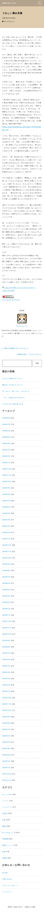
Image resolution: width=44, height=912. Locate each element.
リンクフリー (7, 892)
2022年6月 (6, 736)
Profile (5, 873)
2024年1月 (6, 615)
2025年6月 (6, 507)
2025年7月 (6, 501)
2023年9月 (6, 640)
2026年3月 (6, 450)
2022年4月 (6, 748)
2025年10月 (6, 482)
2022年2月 (6, 761)
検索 (37, 363)
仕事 (3, 820)
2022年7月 (6, 729)
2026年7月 (6, 424)
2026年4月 (6, 443)
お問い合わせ (7, 879)
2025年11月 (6, 475)
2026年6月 (6, 431)
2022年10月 (6, 710)
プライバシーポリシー (10, 885)
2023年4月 (6, 672)
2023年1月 (6, 691)
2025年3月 (6, 526)
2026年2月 (6, 456)
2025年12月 (6, 469)
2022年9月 (6, 717)
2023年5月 (6, 666)
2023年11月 (6, 628)
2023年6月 (6, 659)
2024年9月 (6, 564)
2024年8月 (6, 571)
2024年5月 (6, 590)
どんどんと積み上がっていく (12, 378)
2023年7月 (6, 653)
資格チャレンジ (8, 845)
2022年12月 (6, 698)
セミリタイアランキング (11, 299)
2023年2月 (6, 685)
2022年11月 (6, 704)
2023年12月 (6, 621)
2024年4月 (6, 596)
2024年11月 (6, 551)
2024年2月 (6, 609)
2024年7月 (6, 577)
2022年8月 (6, 723)
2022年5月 (6, 742)
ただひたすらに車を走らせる (12, 404)
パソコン (5, 801)
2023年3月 (6, 679)
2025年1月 (6, 539)
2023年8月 (6, 647)
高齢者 (4, 858)
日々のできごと (9, 21)
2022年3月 (6, 755)
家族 (3, 826)
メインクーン (7, 807)
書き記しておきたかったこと (12, 385)
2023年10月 (6, 634)
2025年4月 (6, 520)
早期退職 (5, 839)
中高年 (4, 813)
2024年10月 (6, 558)
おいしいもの (7, 794)
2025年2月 (6, 532)
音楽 (3, 852)
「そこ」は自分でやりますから (13, 398)
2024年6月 (6, 583)
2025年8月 (6, 494)
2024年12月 (6, 545)
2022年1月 (6, 767)
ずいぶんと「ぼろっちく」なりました (16, 391)
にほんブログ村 (8, 291)
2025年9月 (6, 488)
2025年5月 (6, 513)
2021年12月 (6, 774)
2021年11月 (6, 780)
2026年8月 (6, 418)
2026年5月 (6, 437)
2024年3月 (6, 602)
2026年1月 (6, 462)
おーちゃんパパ (22, 326)
